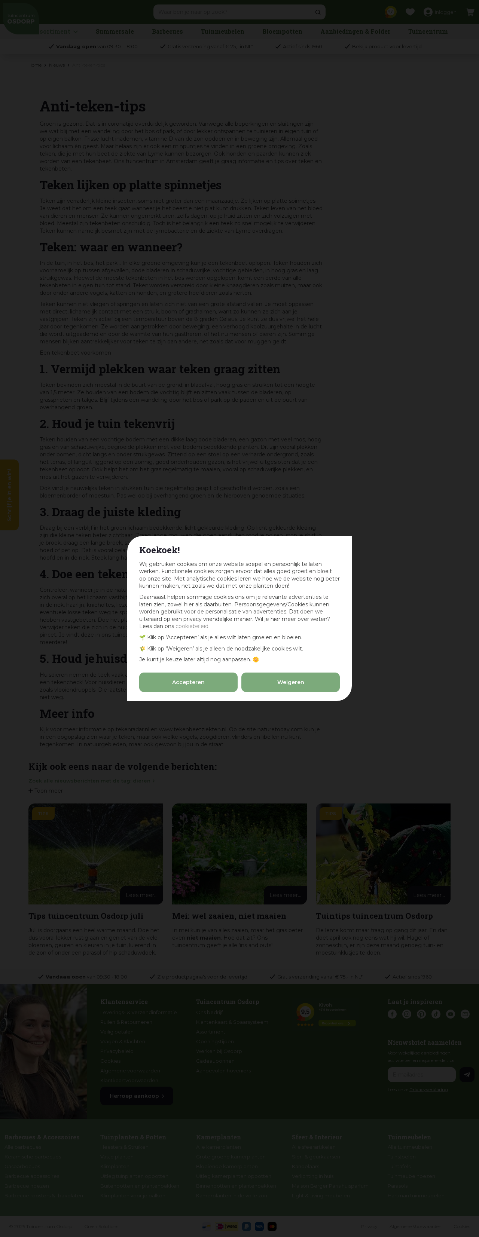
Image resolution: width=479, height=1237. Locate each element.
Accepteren (188, 682)
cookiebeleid (192, 626)
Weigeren (290, 682)
